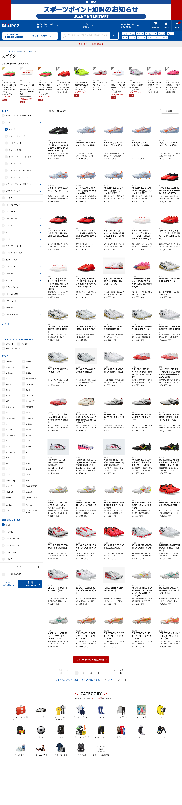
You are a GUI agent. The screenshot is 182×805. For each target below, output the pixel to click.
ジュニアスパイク (15, 163)
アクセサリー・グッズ (14, 246)
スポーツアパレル (12, 301)
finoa (7, 412)
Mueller (28, 446)
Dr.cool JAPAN (31, 401)
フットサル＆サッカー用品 (12, 51)
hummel (9, 429)
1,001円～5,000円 (12, 538)
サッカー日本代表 (128, 34)
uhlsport (29, 492)
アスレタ (162, 34)
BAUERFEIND (31, 378)
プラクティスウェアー (14, 191)
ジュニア (24, 344)
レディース (10, 344)
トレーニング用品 (12, 294)
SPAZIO (28, 480)
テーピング (10, 280)
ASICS (28, 367)
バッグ (8, 239)
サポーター (10, 273)
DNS (7, 401)
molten (8, 446)
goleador (29, 424)
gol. (7, 424)
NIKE (27, 452)
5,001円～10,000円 (13, 545)
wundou (9, 505)
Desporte (29, 395)
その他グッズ (10, 307)
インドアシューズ (15, 143)
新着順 (169, 111)
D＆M (28, 390)
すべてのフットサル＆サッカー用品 (18, 115)
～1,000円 (9, 532)
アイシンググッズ (12, 287)
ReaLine (9, 469)
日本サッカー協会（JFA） (31, 511)
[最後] (121, 673)
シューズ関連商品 (15, 150)
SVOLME (9, 486)
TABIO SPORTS (31, 486)
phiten (28, 458)
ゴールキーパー (11, 218)
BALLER (8, 378)
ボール (8, 232)
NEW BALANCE (11, 452)
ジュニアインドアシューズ (18, 177)
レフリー (9, 225)
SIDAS (28, 475)
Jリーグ (132, 37)
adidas (28, 361)
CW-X (8, 390)
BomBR (8, 384)
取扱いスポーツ (45, 25)
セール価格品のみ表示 (14, 574)
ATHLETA (9, 373)
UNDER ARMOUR (31, 498)
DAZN (8, 395)
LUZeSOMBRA (11, 435)
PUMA (28, 463)
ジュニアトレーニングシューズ (20, 170)
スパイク (140, 34)
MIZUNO (29, 441)
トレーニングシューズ (17, 136)
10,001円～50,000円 (13, 552)
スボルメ (170, 34)
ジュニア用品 (10, 211)
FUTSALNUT (10, 418)
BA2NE (28, 373)
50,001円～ (10, 559)
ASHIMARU (10, 367)
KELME (28, 429)
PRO (7, 463)
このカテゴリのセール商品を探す (91, 660)
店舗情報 (86, 25)
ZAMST (8, 510)
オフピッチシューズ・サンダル (20, 157)
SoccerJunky (10, 480)
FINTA (28, 412)
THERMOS (9, 492)
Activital (9, 361)
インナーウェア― (12, 260)
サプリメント (10, 266)
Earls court (10, 407)
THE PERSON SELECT (14, 314)
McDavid (29, 435)
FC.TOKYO (29, 407)
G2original (29, 418)
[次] (114, 673)
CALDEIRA (29, 384)
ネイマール (141, 37)
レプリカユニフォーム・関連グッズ (18, 184)
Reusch (28, 469)
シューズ (30, 51)
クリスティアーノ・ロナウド (157, 37)
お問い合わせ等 (128, 25)
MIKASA (8, 441)
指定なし (9, 525)
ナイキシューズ (151, 34)
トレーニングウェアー (14, 205)
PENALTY (9, 458)
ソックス (9, 198)
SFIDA (8, 475)
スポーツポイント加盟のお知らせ (91, 44)
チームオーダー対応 (13, 348)
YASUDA (29, 505)
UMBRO (8, 497)
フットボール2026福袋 (14, 253)
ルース (125, 37)
